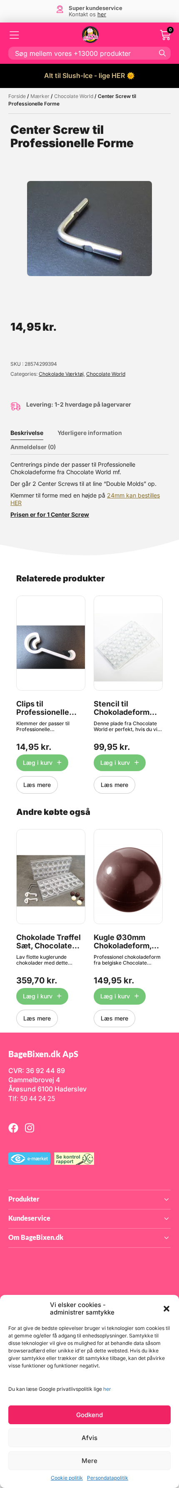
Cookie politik (67, 1478)
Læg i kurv (37, 762)
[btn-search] (162, 53)
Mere (89, 1461)
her (107, 1389)
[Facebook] (13, 1127)
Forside (17, 96)
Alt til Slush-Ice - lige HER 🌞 (89, 75)
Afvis (89, 1438)
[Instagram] (30, 1127)
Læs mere (37, 784)
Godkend (89, 1415)
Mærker (40, 96)
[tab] (33, 433)
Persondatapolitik (107, 1478)
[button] (166, 1309)
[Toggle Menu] (15, 35)
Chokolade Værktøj (61, 374)
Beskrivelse (26, 432)
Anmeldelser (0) (33, 446)
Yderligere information (89, 432)
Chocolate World (73, 96)
